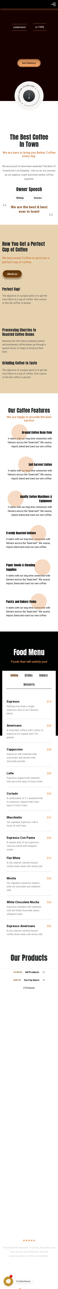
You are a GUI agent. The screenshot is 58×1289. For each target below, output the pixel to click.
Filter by (18, 972)
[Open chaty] (8, 1281)
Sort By (17, 980)
